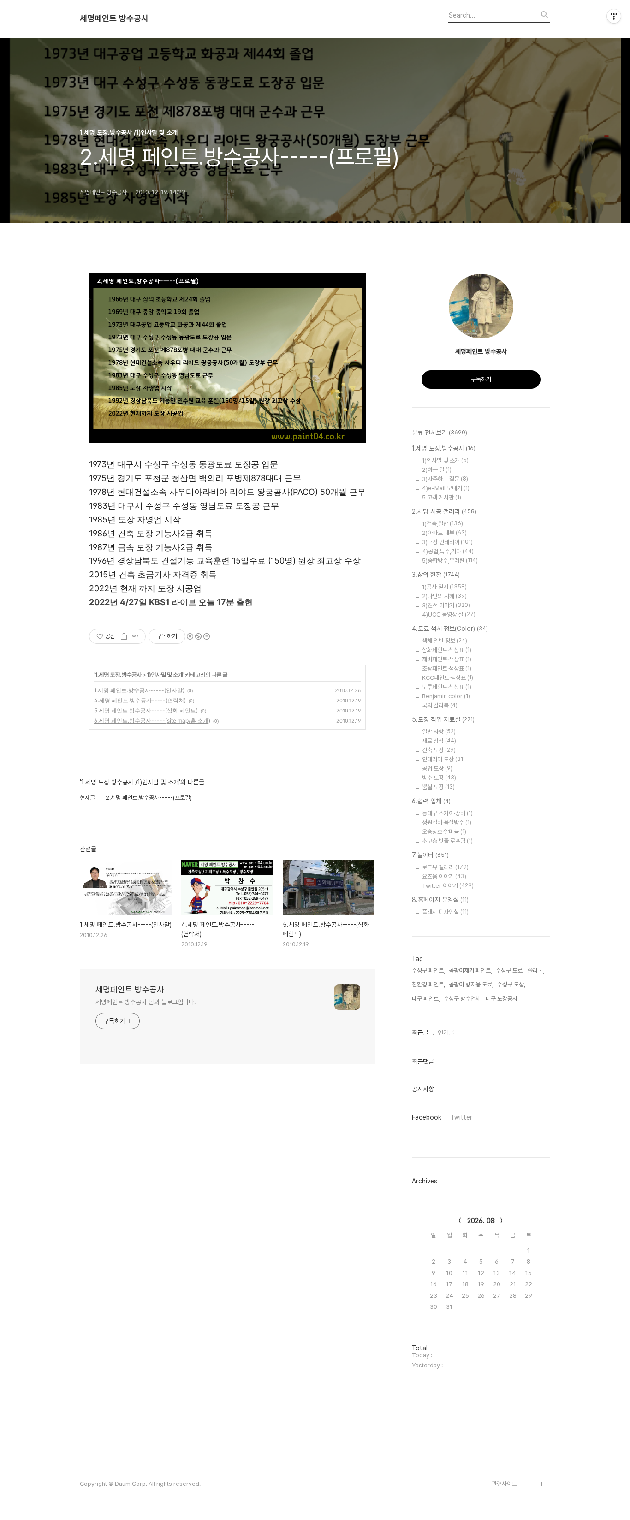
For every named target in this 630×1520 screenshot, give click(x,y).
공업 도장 (437, 768)
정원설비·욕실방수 (446, 822)
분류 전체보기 (439, 432)
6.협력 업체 (431, 801)
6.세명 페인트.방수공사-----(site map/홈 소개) (152, 720)
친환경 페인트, (428, 984)
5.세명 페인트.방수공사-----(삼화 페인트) (146, 710)
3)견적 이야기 (446, 605)
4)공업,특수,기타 (448, 551)
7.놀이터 (430, 855)
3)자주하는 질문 (445, 478)
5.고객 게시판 (441, 497)
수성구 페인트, (428, 970)
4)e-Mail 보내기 (446, 488)
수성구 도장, (511, 984)
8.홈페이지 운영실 (440, 899)
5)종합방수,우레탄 (450, 560)
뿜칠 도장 (438, 787)
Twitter (461, 1117)
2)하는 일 (437, 469)
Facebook (426, 1117)
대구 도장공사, (502, 998)
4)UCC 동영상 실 (448, 614)
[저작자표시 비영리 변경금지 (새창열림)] (197, 636)
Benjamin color (446, 696)
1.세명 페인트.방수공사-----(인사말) (139, 690)
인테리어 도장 (443, 759)
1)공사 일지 (444, 586)
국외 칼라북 (440, 705)
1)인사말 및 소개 (165, 674)
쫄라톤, (536, 970)
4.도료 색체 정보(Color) (450, 628)
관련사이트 (504, 1483)
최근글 (420, 1032)
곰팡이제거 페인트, (470, 970)
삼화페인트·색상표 (446, 650)
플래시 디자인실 (445, 911)
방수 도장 (439, 777)
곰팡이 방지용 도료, (471, 984)
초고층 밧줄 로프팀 (447, 840)
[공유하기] (124, 636)
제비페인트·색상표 (446, 659)
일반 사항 (439, 731)
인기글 (446, 1032)
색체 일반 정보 (444, 640)
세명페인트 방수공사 (114, 18)
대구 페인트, (426, 998)
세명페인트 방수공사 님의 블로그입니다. (145, 1002)
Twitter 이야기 (448, 885)
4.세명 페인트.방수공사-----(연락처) (140, 700)
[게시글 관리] (135, 636)
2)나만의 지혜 (444, 596)
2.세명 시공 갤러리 (444, 511)
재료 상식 (439, 740)
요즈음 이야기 (444, 876)
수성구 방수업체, (463, 998)
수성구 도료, (510, 970)
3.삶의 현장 (436, 574)
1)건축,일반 (442, 523)
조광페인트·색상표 (446, 668)
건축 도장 (439, 750)
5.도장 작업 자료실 (443, 719)
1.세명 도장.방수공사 (118, 674)
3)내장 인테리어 (447, 542)
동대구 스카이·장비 (447, 813)
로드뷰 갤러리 (445, 867)
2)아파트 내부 (444, 532)
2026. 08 (481, 1221)
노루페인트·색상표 (446, 686)
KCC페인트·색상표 (447, 677)
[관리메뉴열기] (614, 16)
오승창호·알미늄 (444, 831)
